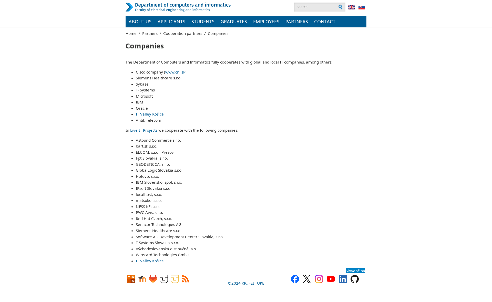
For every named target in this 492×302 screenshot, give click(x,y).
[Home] (191, 7)
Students (202, 21)
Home (131, 33)
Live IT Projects (143, 130)
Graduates (234, 21)
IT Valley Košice (150, 114)
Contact (324, 21)
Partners (296, 21)
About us (140, 21)
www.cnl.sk (175, 72)
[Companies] (351, 7)
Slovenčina (355, 270)
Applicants (171, 21)
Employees (266, 21)
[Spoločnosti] (361, 7)
